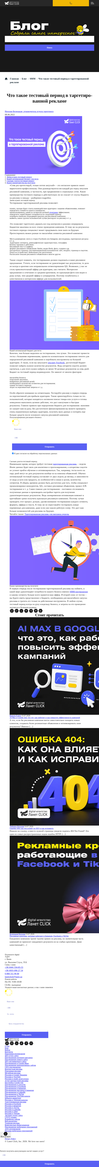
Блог (24, 78)
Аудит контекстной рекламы (16, 1081)
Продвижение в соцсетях (15, 1085)
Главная (14, 78)
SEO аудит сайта (11, 1056)
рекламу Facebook (56, 362)
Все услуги (5, 1137)
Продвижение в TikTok (14, 1094)
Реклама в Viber (11, 1112)
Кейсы (7, 1050)
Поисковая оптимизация (15, 1054)
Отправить (49, 1164)
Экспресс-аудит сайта (14, 1115)
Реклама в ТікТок (12, 1108)
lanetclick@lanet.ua (13, 977)
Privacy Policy (10, 1139)
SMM (32, 78)
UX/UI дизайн (11, 1117)
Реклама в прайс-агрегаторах (17, 1079)
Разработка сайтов (12, 1119)
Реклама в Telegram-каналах (16, 1100)
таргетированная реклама (64, 464)
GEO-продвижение (13, 1067)
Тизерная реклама (12, 1123)
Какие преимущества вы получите (21, 183)
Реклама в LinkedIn (13, 1110)
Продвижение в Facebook (15, 1086)
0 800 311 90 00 (12, 973)
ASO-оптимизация (12, 1129)
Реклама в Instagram (13, 1106)
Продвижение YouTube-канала (17, 1096)
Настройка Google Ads (14, 1083)
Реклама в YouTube (13, 1077)
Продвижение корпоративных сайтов (20, 1065)
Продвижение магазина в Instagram (19, 1090)
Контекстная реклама (13, 1069)
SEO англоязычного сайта (15, 1061)
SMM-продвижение (79, 591)
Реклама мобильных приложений (18, 1131)
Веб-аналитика (11, 1121)
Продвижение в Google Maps (17, 1063)
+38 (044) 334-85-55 (14, 967)
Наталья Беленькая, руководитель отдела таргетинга (29, 111)
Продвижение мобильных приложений (21, 1127)
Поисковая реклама (13, 1071)
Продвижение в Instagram (15, 1088)
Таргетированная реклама (15, 1102)
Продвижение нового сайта (16, 1059)
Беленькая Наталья (17, 934)
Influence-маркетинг (13, 1098)
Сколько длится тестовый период (20, 181)
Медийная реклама (12, 1073)
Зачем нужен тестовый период (19, 177)
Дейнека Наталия (17, 826)
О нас (7, 1046)
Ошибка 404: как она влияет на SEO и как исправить (31, 828)
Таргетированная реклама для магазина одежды (47, 514)
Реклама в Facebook (13, 1104)
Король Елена (15, 716)
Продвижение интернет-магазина (19, 1058)
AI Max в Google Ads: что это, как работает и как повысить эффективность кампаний (45, 718)
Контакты (9, 1052)
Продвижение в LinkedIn (15, 1092)
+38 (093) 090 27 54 (14, 970)
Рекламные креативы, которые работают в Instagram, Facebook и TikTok (39, 936)
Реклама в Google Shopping (16, 1075)
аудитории (53, 212)
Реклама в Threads (12, 1113)
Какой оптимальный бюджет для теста (22, 179)
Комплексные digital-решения (17, 1125)
